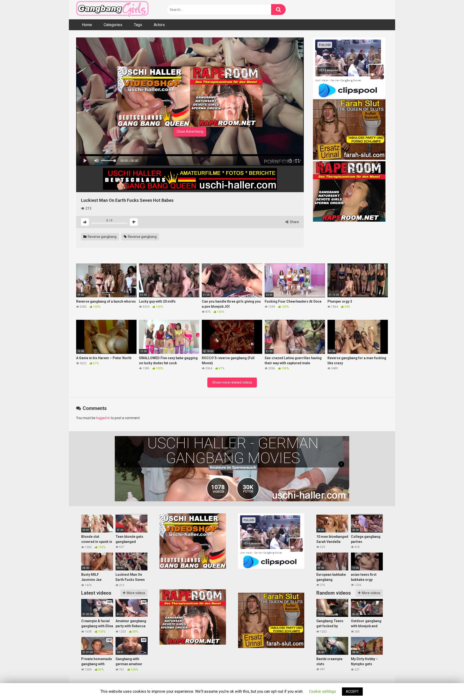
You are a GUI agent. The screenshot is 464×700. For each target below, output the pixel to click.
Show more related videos (232, 382)
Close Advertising (190, 131)
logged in (103, 418)
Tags (138, 24)
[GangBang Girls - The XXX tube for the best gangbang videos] (112, 10)
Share (294, 222)
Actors (159, 24)
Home (87, 24)
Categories (113, 24)
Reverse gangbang (101, 237)
